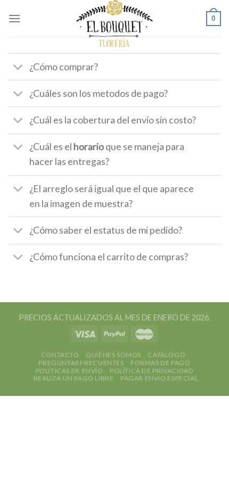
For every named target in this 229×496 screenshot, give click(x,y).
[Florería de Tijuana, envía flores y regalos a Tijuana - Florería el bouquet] (114, 23)
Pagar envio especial (159, 378)
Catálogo (166, 355)
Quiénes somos (113, 355)
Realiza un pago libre (74, 378)
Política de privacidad (151, 371)
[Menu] (14, 18)
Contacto (60, 355)
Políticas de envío (69, 371)
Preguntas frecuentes (81, 363)
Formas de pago (160, 363)
